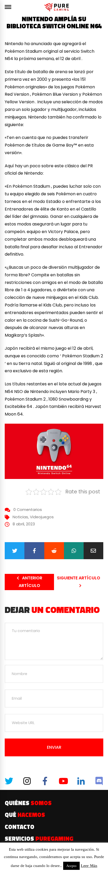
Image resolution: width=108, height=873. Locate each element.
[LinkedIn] (81, 781)
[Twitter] (14, 550)
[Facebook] (34, 550)
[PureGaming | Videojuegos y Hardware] (57, 7)
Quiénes (28, 803)
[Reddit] (54, 550)
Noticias (20, 517)
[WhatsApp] (74, 550)
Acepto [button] (71, 866)
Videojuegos (42, 517)
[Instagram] (27, 781)
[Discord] (99, 781)
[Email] (93, 550)
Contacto (19, 826)
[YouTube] (63, 781)
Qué (25, 814)
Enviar (54, 747)
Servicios (39, 838)
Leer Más (89, 866)
